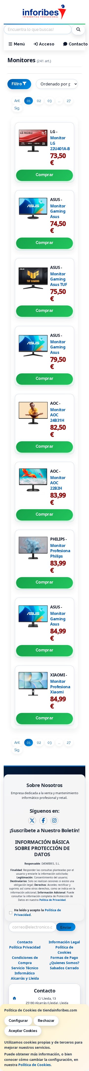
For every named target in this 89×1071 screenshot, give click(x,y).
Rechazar (46, 1021)
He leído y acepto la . (37, 912)
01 (28, 101)
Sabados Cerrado (64, 968)
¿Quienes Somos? (64, 962)
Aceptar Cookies (23, 1031)
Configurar (18, 1021)
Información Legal (64, 942)
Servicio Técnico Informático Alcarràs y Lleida (25, 973)
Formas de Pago (64, 957)
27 (68, 101)
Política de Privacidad (52, 900)
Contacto (25, 942)
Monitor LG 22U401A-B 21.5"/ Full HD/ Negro (60, 148)
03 (49, 101)
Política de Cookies (34, 1064)
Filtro (17, 83)
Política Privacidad (25, 947)
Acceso (46, 44)
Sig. (17, 108)
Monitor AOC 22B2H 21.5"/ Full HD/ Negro (60, 488)
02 (39, 101)
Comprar (44, 174)
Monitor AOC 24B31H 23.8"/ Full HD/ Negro (60, 420)
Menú (19, 44)
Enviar (65, 928)
